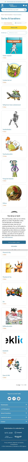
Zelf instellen (14, 246)
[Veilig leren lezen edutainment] (14, 97)
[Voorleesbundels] (14, 146)
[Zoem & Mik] (14, 368)
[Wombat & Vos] (14, 269)
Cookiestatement (14, 444)
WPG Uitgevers (23, 446)
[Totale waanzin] (14, 48)
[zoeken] (25, 9)
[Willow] (14, 195)
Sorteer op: (4, 32)
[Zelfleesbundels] (14, 318)
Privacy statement (8, 442)
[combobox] (17, 32)
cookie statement (8, 237)
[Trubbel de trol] (14, 72)
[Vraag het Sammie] (14, 171)
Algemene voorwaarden (18, 442)
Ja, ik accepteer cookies (14, 242)
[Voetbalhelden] (14, 122)
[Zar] (14, 294)
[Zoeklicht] (14, 343)
